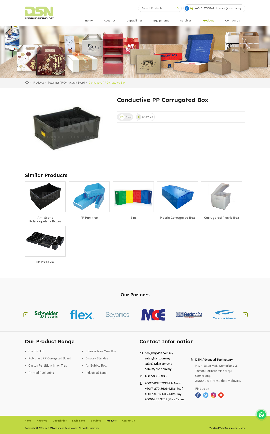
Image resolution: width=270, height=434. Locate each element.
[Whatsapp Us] (261, 414)
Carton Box (36, 351)
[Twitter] (205, 397)
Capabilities (134, 20)
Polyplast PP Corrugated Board (67, 82)
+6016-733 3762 (204, 8)
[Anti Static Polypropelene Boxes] (45, 197)
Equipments (161, 20)
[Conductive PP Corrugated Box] (66, 128)
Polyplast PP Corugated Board (49, 358)
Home (89, 20)
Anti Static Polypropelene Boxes (45, 219)
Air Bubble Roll (96, 365)
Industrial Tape (96, 372)
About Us (110, 20)
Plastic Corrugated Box (177, 217)
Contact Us (232, 20)
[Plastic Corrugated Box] (177, 197)
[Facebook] (198, 397)
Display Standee (97, 358)
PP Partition (89, 217)
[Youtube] (221, 397)
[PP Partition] (89, 197)
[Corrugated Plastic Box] (221, 197)
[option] (46, 314)
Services (185, 20)
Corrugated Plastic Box (221, 217)
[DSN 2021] (39, 12)
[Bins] (133, 197)
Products (208, 20)
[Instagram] (213, 397)
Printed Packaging (41, 372)
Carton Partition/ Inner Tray (47, 365)
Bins (133, 217)
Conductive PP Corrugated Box (107, 82)
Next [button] (245, 315)
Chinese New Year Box (101, 351)
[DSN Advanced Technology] (187, 8)
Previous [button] (25, 315)
